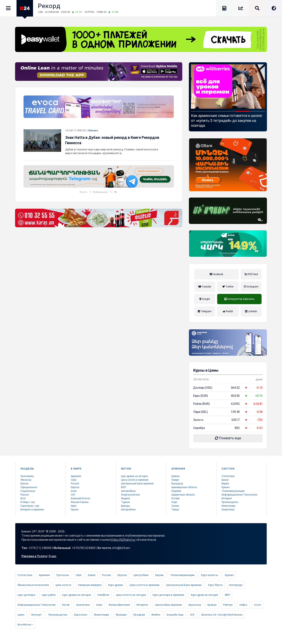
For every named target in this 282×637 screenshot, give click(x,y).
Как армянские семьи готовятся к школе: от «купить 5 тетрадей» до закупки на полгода (201, 120)
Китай (66, 604)
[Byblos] (98, 71)
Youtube (206, 286)
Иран (74, 505)
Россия (75, 483)
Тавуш (175, 509)
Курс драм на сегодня (204, 594)
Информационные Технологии (239, 494)
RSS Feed (252, 274)
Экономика (27, 476)
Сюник (175, 505)
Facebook (217, 274)
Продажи (139, 614)
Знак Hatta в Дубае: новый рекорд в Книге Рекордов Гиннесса (112, 140)
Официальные (28, 487)
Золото (198, 420)
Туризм (125, 502)
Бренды (125, 505)
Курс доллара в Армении (168, 594)
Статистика (228, 476)
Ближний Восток (80, 498)
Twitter (229, 286)
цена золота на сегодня (131, 594)
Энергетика (228, 509)
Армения (76, 476)
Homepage (235, 584)
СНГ (73, 494)
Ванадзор (177, 483)
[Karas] (98, 218)
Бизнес (93, 130)
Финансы (25, 479)
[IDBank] (228, 164)
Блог (23, 498)
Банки (225, 479)
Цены (21, 614)
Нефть (243, 604)
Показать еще (229, 438)
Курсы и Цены (205, 370)
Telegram (206, 311)
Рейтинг (228, 604)
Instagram (252, 286)
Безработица (175, 614)
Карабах (176, 491)
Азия (74, 491)
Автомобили (128, 491)
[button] (198, 111)
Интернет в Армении (32, 509)
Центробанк (141, 575)
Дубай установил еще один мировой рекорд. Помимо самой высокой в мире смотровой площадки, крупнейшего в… (111, 151)
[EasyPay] (141, 39)
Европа (75, 487)
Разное (24, 494)
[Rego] (99, 176)
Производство (230, 502)
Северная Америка (90, 584)
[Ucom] (228, 211)
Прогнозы (62, 575)
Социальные (27, 491)
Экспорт (36, 614)
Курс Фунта (215, 584)
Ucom (257, 604)
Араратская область (183, 494)
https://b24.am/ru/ (123, 539)
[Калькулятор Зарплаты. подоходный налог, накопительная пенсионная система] (224, 9)
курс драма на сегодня (134, 476)
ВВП (123, 487)
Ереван (175, 476)
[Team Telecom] (99, 106)
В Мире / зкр (27, 502)
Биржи (225, 483)
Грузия (74, 509)
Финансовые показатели (33, 584)
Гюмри (175, 479)
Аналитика (83, 604)
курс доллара (26, 594)
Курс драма (115, 584)
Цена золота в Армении (134, 479)
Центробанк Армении (168, 604)
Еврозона (194, 604)
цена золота (63, 584)
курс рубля (49, 594)
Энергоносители (130, 494)
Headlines (103, 594)
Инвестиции (228, 505)
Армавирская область (184, 487)
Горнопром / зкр (29, 505)
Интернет (227, 498)
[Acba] (228, 243)
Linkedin (252, 311)
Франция (121, 614)
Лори (174, 502)
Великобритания (119, 604)
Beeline (156, 614)
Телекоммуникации (233, 491)
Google (205, 299)
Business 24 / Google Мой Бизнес (222, 614)
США (73, 479)
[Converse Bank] (228, 342)
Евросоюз (80, 614)
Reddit (229, 311)
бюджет (125, 498)
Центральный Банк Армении (137, 483)
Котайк (175, 498)
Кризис (226, 487)
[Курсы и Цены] (240, 9)
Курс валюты (209, 575)
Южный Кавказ (80, 502)
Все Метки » (25, 624)
